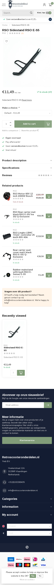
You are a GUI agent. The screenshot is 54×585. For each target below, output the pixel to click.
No (40, 576)
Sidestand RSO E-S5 (20, 25)
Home (4, 25)
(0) (22, 33)
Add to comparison (10, 130)
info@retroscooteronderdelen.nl (23, 490)
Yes (32, 576)
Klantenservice (27, 440)
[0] (50, 5)
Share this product (29, 130)
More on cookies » (27, 579)
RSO (4, 33)
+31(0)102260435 (16, 482)
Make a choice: (10, 107)
